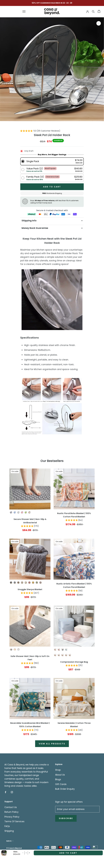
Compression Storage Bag (74, 661)
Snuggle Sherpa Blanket (30, 589)
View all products (52, 743)
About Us (60, 774)
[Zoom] (98, 23)
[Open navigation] (23, 11)
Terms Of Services (14, 821)
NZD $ (8, 841)
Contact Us (10, 807)
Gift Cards (60, 784)
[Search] (93, 11)
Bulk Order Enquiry (65, 788)
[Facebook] (5, 792)
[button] (52, 161)
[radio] (11, 512)
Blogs (58, 779)
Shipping (9, 830)
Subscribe (66, 818)
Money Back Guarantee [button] (35, 228)
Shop (58, 769)
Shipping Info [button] (29, 220)
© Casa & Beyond (14, 848)
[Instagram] (12, 792)
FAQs (7, 826)
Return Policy (11, 811)
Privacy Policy (11, 816)
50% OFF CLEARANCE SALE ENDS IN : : (52, 3)
